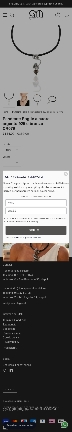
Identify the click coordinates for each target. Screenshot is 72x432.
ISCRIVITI (36, 230)
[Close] (66, 174)
